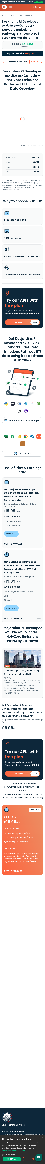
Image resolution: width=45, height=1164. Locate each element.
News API (35, 61)
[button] (22, 1150)
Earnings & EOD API (17, 61)
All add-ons (24, 453)
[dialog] (22, 1149)
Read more (32, 1148)
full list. (33, 861)
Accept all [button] (12, 1159)
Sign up (38, 7)
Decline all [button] (33, 1159)
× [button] (42, 1138)
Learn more (38, 2)
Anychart (40, 145)
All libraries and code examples (24, 420)
